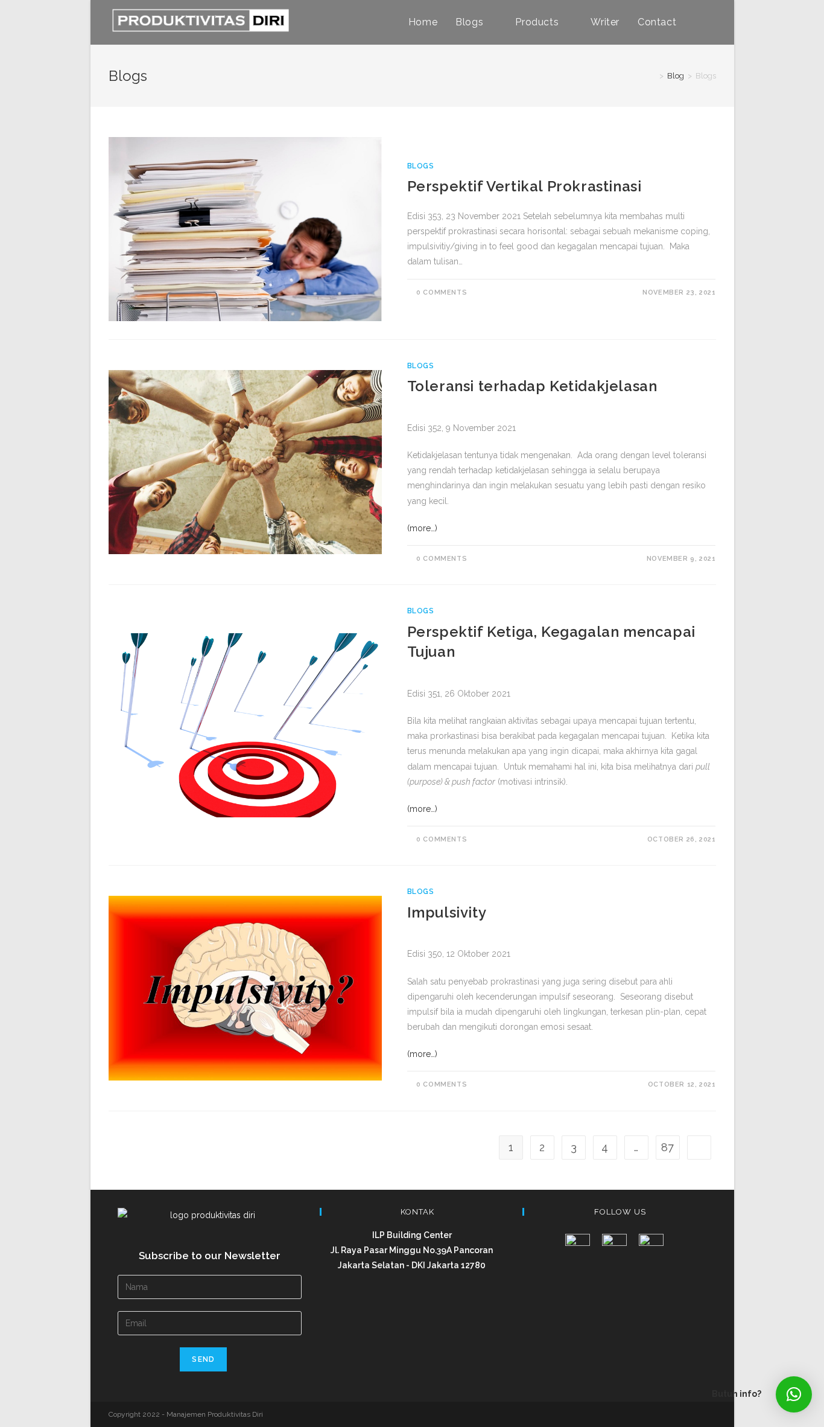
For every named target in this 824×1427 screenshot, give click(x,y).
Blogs (420, 166)
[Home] (653, 75)
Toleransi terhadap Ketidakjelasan (532, 386)
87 (667, 1147)
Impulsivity (447, 912)
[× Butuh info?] (794, 1394)
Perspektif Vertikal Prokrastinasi (524, 186)
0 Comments (441, 292)
